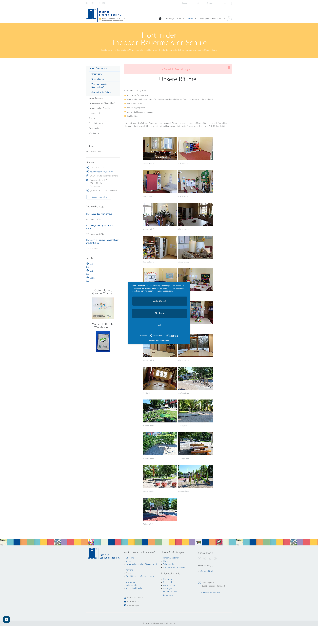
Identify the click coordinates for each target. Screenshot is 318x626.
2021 (92, 282)
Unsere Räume (97, 79)
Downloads (94, 128)
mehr (159, 325)
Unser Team (96, 74)
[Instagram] (215, 558)
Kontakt (196, 3)
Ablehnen (160, 313)
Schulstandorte (169, 564)
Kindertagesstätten (173, 18)
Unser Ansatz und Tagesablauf (102, 103)
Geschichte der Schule (101, 92)
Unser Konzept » (96, 98)
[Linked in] (210, 558)
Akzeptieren (159, 301)
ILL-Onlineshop (210, 3)
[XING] (199, 558)
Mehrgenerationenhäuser (211, 18)
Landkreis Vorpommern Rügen (134, 50)
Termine (92, 118)
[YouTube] (204, 558)
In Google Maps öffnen (99, 197)
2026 (92, 264)
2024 (92, 271)
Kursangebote (95, 113)
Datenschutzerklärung (162, 340)
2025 (92, 267)
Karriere (185, 3)
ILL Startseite (106, 50)
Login (226, 3)
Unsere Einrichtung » (98, 68)
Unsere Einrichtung (194, 50)
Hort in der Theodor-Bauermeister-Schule (166, 50)
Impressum (152, 340)
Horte (190, 18)
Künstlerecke (94, 133)
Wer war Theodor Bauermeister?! (99, 85)
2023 (92, 275)
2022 (92, 278)
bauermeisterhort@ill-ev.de (101, 172)
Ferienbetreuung (96, 123)
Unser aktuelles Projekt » (99, 108)
